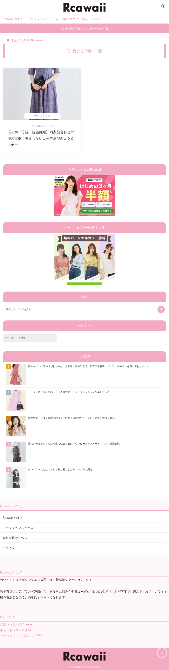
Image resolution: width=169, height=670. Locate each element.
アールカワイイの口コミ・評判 (21, 635)
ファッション (42, 116)
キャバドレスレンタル (15, 630)
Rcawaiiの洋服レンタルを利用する (84, 28)
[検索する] (161, 309)
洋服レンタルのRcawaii (26, 40)
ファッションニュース (42, 19)
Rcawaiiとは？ (12, 19)
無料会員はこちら (75, 19)
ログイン (99, 19)
